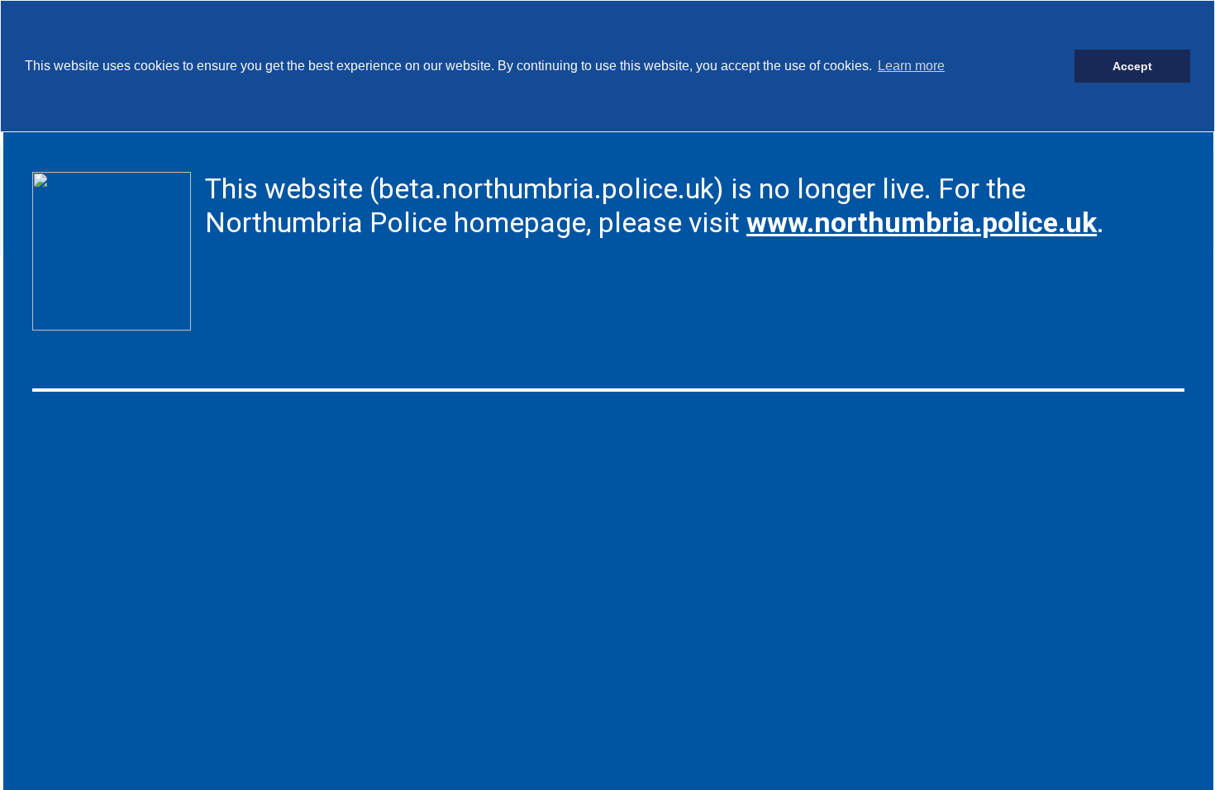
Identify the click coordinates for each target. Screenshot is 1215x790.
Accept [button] (1132, 66)
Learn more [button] (911, 66)
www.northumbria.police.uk (921, 222)
